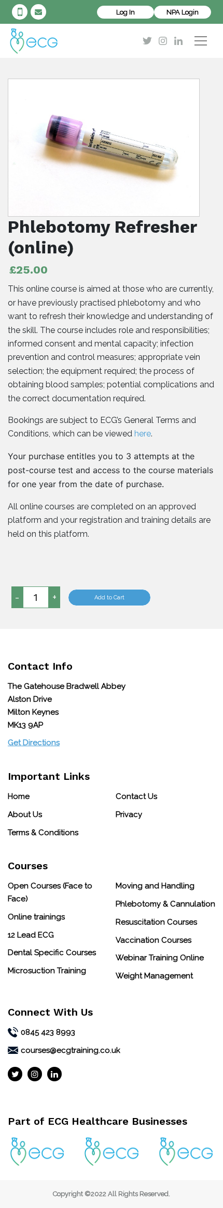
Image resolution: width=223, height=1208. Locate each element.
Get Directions (34, 742)
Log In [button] (125, 12)
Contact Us (136, 796)
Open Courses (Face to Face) (50, 892)
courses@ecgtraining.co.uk (40, 12)
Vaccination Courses (153, 940)
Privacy (129, 814)
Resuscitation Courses (156, 922)
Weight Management (154, 975)
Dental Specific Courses (52, 952)
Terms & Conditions (43, 832)
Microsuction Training (47, 970)
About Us (25, 814)
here (142, 434)
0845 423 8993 (21, 12)
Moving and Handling (155, 885)
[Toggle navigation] (200, 41)
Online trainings (36, 917)
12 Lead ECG (31, 935)
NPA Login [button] (182, 12)
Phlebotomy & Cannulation (165, 904)
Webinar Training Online (160, 957)
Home (19, 796)
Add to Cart (109, 597)
